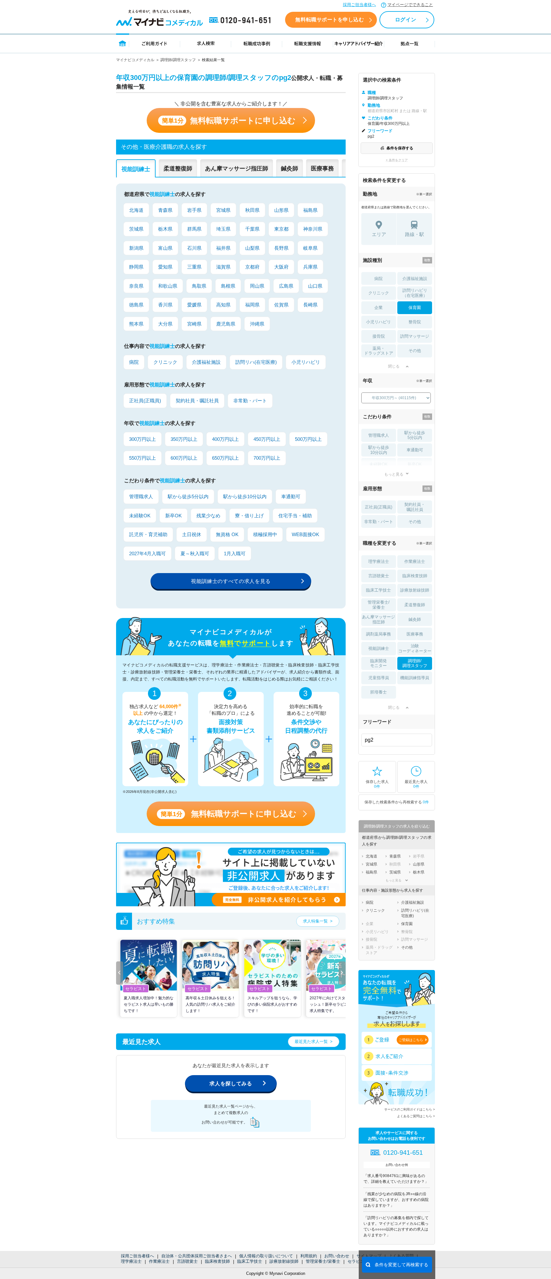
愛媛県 (194, 304)
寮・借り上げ (249, 515)
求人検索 (205, 43)
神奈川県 (312, 229)
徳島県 (136, 304)
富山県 (165, 248)
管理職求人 (141, 496)
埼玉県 (223, 229)
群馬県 (194, 229)
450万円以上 (266, 439)
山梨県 (252, 248)
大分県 (165, 324)
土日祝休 (191, 534)
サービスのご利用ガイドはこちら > (409, 1109)
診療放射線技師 (283, 1261)
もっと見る (393, 474)
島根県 (228, 286)
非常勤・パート (250, 400)
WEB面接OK (305, 534)
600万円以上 (184, 458)
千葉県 (252, 229)
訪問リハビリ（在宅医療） (414, 293)
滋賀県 (223, 266)
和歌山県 (167, 286)
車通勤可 (290, 496)
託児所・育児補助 (148, 534)
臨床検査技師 (217, 1261)
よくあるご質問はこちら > (416, 1116)
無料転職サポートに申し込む (229, 120)
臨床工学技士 (249, 1261)
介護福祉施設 (206, 362)
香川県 (165, 304)
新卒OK (173, 515)
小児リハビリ (305, 362)
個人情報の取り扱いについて (266, 1256)
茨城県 (136, 229)
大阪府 (281, 266)
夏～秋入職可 (194, 553)
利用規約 (308, 1256)
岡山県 (257, 286)
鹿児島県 (225, 324)
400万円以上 (225, 439)
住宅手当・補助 (295, 515)
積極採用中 (265, 534)
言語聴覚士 (187, 1261)
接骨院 (378, 336)
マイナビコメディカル (135, 60)
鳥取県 (199, 286)
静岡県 (136, 266)
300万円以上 (142, 439)
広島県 (286, 286)
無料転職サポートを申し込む (329, 19)
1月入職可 (235, 553)
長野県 (281, 248)
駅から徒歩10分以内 (245, 496)
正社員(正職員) (145, 400)
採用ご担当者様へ (359, 4)
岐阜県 (310, 248)
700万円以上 (266, 458)
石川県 (194, 248)
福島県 (310, 210)
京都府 (252, 266)
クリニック (165, 362)
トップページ (122, 43)
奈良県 (136, 286)
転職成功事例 (256, 43)
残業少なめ (208, 515)
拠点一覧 (409, 43)
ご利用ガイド (154, 43)
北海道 (136, 210)
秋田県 (252, 210)
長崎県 (310, 304)
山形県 (281, 210)
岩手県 (194, 210)
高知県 (223, 304)
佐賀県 (281, 304)
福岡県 (252, 304)
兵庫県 (310, 266)
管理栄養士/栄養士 (323, 1261)
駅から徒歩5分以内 (188, 496)
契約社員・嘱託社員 (197, 400)
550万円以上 (142, 458)
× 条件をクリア (397, 160)
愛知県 (165, 266)
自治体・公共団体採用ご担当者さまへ (196, 1256)
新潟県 (136, 248)
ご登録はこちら (411, 1040)
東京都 (281, 229)
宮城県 (223, 210)
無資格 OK (227, 534)
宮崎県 (194, 324)
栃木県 (165, 229)
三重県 (194, 266)
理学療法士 (131, 1261)
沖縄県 (257, 324)
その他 (414, 350)
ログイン (405, 19)
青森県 (165, 210)
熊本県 (136, 324)
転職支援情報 (307, 43)
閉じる (394, 366)
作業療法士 (159, 1261)
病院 (134, 362)
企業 (378, 307)
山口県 (315, 286)
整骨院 (414, 322)
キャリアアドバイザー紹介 (358, 43)
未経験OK (140, 515)
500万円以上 (308, 439)
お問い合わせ (336, 1256)
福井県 (223, 248)
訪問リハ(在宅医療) (256, 362)
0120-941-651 (241, 20)
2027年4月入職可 (147, 553)
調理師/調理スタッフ (178, 60)
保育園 (414, 307)
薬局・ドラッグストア (378, 351)
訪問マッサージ (414, 336)
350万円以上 (184, 439)
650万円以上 (225, 458)
